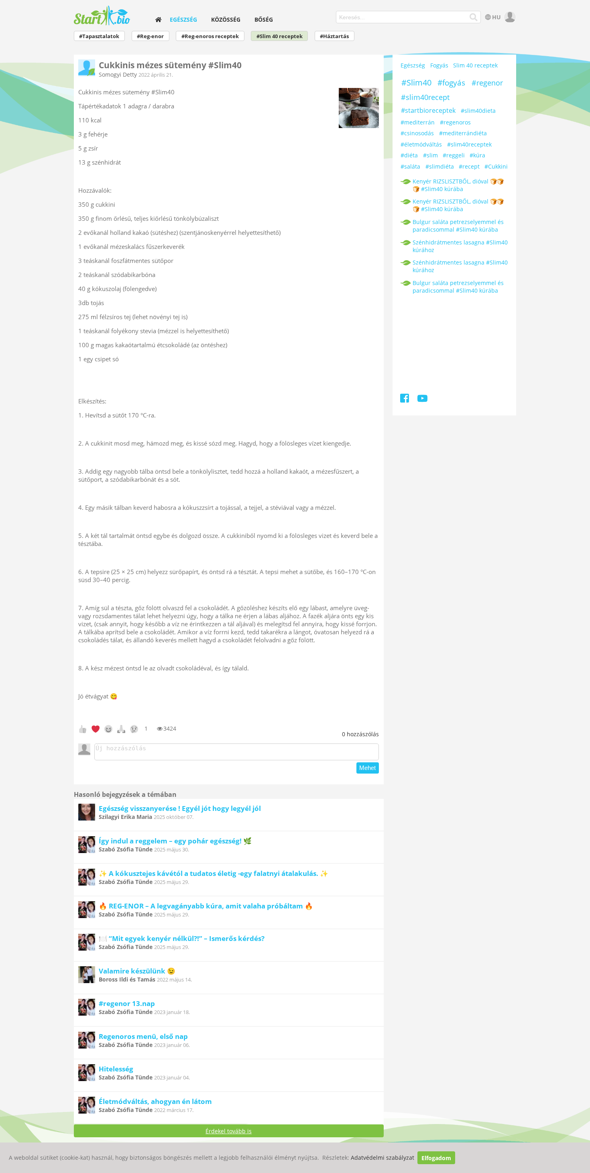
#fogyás (451, 82)
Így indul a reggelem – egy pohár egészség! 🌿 (175, 840)
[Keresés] (474, 17)
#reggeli (454, 155)
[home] (158, 19)
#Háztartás (334, 36)
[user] (509, 17)
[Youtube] (422, 399)
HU (496, 17)
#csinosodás (417, 133)
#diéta (409, 155)
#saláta (410, 166)
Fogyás (439, 65)
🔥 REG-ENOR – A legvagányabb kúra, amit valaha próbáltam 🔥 (206, 905)
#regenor (487, 83)
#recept (469, 166)
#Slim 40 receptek (279, 36)
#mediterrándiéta (463, 133)
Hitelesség (116, 1068)
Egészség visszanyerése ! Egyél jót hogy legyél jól (180, 808)
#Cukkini (496, 166)
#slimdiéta (439, 166)
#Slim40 (416, 82)
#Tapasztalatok (99, 36)
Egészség (183, 19)
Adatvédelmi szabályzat (382, 1158)
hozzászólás (360, 734)
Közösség (225, 19)
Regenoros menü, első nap (143, 1036)
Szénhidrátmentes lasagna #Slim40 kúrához (460, 246)
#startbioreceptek (428, 110)
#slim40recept (425, 97)
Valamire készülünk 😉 (137, 970)
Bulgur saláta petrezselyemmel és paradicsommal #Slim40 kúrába (458, 225)
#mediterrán (418, 122)
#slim (430, 155)
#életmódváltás (421, 144)
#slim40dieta (478, 110)
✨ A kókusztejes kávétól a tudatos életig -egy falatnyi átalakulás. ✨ (213, 873)
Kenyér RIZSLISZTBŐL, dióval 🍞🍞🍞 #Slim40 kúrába (458, 185)
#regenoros (455, 122)
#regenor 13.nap (127, 1003)
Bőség (263, 19)
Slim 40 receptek (475, 65)
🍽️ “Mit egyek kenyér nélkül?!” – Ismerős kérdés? (181, 938)
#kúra (477, 155)
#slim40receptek (469, 144)
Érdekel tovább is (228, 1131)
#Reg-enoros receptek (210, 36)
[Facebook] (405, 399)
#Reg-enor (150, 36)
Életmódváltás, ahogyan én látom (155, 1101)
